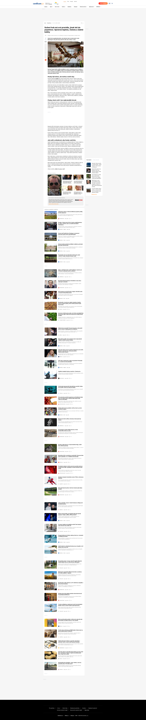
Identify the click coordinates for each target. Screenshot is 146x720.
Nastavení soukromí (92, 708)
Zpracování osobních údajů (76, 710)
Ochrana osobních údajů (62, 710)
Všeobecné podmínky (74, 708)
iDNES (56, 169)
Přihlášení (104, 3)
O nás (58, 708)
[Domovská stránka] (45, 23)
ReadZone (54, 173)
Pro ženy (60, 169)
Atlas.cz (66, 715)
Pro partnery (51, 708)
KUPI (64, 169)
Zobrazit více (94, 211)
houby (57, 78)
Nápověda (87, 710)
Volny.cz (72, 715)
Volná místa (64, 708)
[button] (45, 51)
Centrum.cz (60, 715)
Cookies (84, 708)
